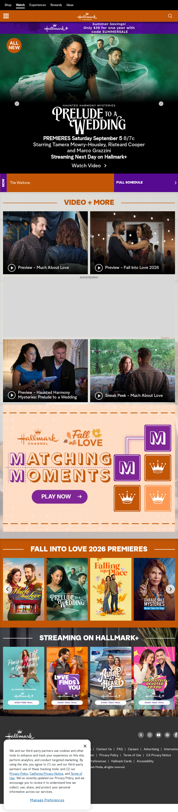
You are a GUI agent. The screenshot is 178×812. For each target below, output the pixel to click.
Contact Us (104, 749)
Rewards (56, 5)
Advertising (151, 749)
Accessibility (145, 761)
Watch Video (86, 165)
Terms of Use (132, 755)
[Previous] (17, 103)
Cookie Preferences (93, 761)
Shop (8, 5)
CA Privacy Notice (158, 755)
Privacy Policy (108, 755)
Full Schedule (129, 182)
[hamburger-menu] (6, 16)
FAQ (120, 749)
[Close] (85, 746)
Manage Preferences (47, 800)
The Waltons (20, 183)
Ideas (70, 5)
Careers (133, 749)
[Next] (161, 103)
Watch (20, 5)
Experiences (37, 5)
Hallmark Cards (121, 761)
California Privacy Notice (46, 773)
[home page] (87, 16)
